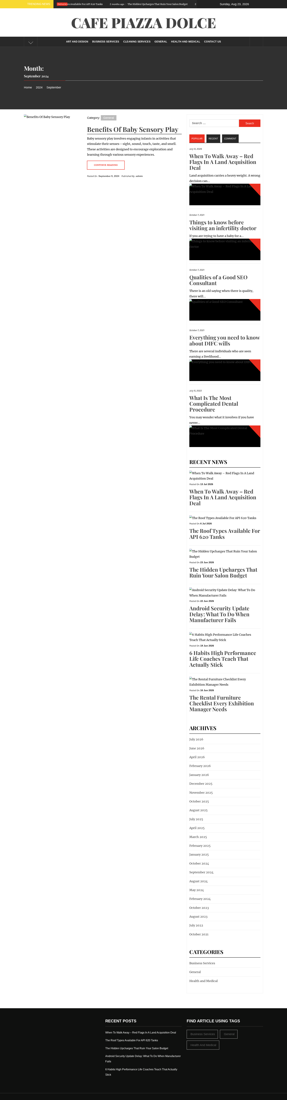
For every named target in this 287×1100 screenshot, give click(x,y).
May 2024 (196, 890)
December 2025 (200, 784)
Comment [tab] (230, 138)
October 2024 (199, 863)
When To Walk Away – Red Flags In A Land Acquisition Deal (222, 161)
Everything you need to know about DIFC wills (224, 340)
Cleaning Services (136, 41)
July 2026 (196, 739)
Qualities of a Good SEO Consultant (218, 279)
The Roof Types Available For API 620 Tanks (224, 533)
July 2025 (196, 819)
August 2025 (198, 810)
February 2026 (200, 766)
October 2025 (199, 801)
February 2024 (200, 899)
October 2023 (199, 908)
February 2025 (200, 846)
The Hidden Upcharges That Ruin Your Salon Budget (120, 4)
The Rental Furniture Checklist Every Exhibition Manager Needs (221, 703)
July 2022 (196, 925)
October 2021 (198, 934)
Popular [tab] (196, 138)
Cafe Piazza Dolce (143, 22)
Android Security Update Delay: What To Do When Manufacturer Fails (219, 614)
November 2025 (201, 793)
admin (139, 176)
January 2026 (199, 775)
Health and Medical (185, 41)
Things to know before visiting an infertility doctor (222, 225)
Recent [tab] (213, 138)
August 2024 (198, 881)
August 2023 (198, 916)
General (160, 41)
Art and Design (77, 41)
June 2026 (196, 748)
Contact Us (212, 41)
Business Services (105, 41)
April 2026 (197, 757)
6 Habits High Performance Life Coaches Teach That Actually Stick (222, 658)
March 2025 (198, 837)
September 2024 (201, 872)
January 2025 (199, 854)
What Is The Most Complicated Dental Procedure (213, 403)
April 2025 (197, 828)
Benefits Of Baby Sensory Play (132, 129)
